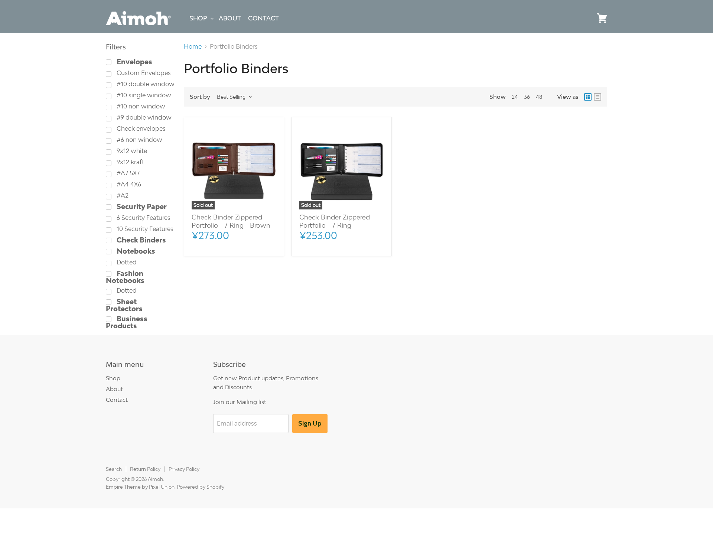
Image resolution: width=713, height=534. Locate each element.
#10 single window (143, 95)
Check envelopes (140, 128)
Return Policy (145, 469)
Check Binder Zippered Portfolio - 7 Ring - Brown (231, 221)
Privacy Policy (184, 469)
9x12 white (131, 150)
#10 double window (145, 84)
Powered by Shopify (200, 487)
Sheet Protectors (124, 305)
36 (527, 97)
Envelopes (133, 61)
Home (193, 46)
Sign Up (310, 423)
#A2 (121, 195)
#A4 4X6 (128, 184)
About (230, 18)
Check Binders (140, 240)
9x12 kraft (129, 162)
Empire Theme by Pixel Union (140, 487)
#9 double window (143, 117)
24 (515, 97)
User (584, 18)
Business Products (126, 322)
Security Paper (141, 206)
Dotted (126, 262)
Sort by (200, 97)
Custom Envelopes (143, 72)
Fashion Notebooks (125, 277)
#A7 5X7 (127, 173)
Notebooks (135, 251)
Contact (263, 18)
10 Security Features (144, 228)
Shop (198, 18)
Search (114, 469)
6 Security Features (142, 217)
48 (539, 97)
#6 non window (138, 139)
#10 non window (140, 106)
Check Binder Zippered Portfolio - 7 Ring (334, 221)
